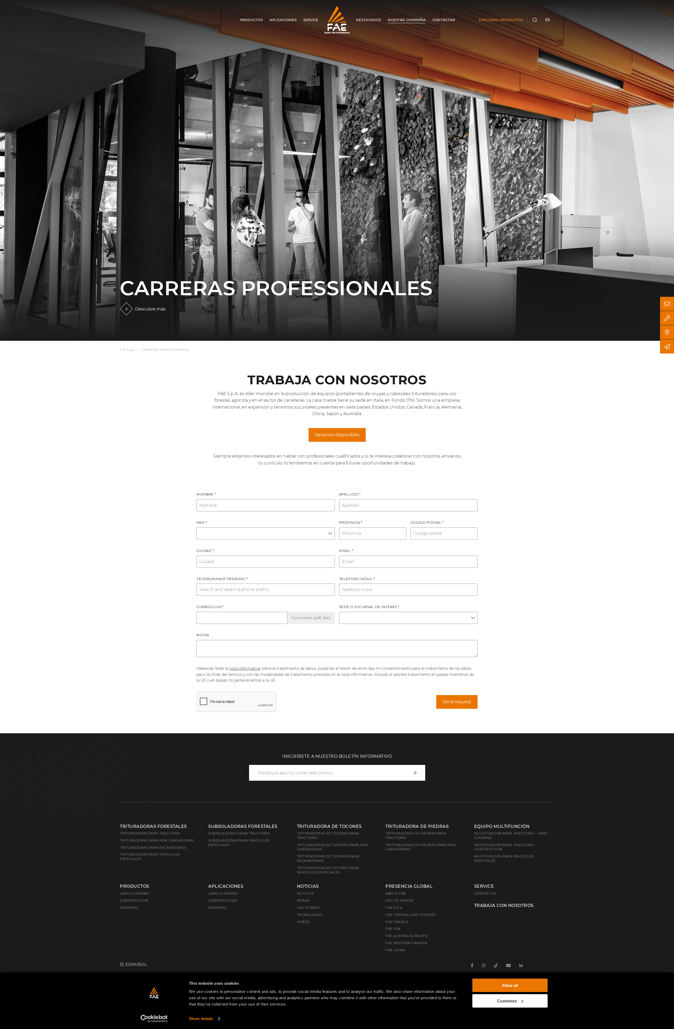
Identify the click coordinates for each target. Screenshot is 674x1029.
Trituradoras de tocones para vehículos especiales (328, 870)
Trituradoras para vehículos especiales (150, 856)
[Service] (667, 318)
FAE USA (393, 929)
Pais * (201, 522)
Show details (201, 1018)
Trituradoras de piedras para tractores (416, 835)
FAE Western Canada (406, 943)
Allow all (510, 985)
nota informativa (244, 668)
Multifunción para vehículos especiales (504, 858)
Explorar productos (501, 20)
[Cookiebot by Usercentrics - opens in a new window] (154, 1019)
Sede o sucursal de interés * (369, 607)
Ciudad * (205, 551)
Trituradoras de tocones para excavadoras (328, 858)
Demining (129, 908)
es (547, 19)
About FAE (395, 893)
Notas (202, 635)
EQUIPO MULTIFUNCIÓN (502, 826)
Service (484, 886)
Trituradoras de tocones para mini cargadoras (333, 847)
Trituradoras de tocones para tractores (328, 835)
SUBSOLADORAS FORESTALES (242, 826)
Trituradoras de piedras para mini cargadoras (420, 847)
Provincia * (351, 522)
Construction (134, 900)
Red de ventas (399, 900)
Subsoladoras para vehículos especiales (238, 842)
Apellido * (350, 494)
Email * (346, 551)
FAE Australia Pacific (407, 936)
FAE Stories (308, 908)
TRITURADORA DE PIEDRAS (417, 826)
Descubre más (150, 309)
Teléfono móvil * (357, 579)
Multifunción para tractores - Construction (505, 847)
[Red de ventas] (667, 332)
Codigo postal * (427, 522)
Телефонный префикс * (222, 579)
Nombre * (206, 494)
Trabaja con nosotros (504, 906)
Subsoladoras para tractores (239, 833)
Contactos (485, 893)
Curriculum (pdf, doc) (311, 617)
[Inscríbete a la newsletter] (667, 346)
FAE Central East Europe (410, 915)
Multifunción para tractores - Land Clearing (511, 835)
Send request (457, 701)
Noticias (308, 886)
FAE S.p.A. (127, 350)
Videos (303, 922)
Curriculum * (210, 607)
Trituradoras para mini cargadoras (157, 840)
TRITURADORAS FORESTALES (153, 826)
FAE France (396, 922)
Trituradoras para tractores (150, 833)
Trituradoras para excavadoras (153, 848)
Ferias (303, 900)
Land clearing (134, 893)
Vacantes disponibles (337, 434)
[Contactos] (667, 304)
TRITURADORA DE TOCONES (329, 826)
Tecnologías (309, 915)
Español (135, 964)
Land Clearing (222, 893)
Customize (507, 1000)
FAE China (395, 950)
